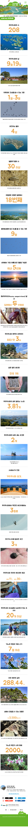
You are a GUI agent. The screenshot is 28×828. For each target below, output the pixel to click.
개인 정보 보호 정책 (13, 809)
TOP (4, 16)
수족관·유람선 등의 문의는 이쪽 (13, 793)
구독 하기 (9, 800)
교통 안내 (21, 809)
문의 (6, 809)
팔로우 (21, 800)
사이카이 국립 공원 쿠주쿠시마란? (12, 16)
